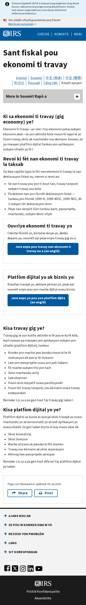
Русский (34, 83)
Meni (78, 34)
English (21, 78)
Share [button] (23, 493)
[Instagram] (23, 567)
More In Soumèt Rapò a (26, 96)
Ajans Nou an (20, 516)
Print (49, 493)
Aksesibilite (43, 598)
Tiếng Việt (50, 83)
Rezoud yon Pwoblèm (26, 534)
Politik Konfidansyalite (43, 591)
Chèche (43, 34)
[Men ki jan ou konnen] (43, 22)
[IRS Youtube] (39, 567)
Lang (13, 543)
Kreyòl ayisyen (71, 83)
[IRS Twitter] (15, 567)
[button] (61, 34)
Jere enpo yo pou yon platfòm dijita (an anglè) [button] (38, 300)
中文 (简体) (54, 78)
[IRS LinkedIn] (31, 567)
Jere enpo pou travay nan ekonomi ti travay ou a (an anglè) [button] (43, 249)
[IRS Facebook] (7, 567)
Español (36, 78)
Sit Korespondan (23, 552)
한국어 (19, 83)
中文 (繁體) (74, 78)
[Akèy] (12, 33)
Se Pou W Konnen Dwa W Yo (30, 525)
